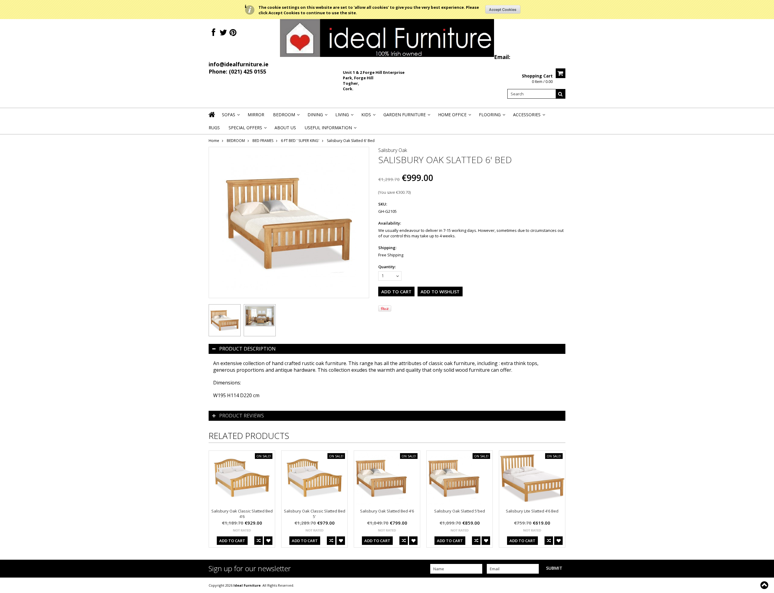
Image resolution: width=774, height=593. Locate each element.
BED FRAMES (262, 140)
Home (214, 140)
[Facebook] (213, 32)
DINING (317, 116)
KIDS (368, 116)
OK (503, 9)
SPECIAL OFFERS (247, 129)
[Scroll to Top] (764, 585)
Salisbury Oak (392, 150)
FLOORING (491, 116)
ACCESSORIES (528, 116)
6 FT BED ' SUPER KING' (300, 140)
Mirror (256, 114)
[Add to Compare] (258, 540)
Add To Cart (232, 540)
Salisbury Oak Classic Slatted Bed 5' (314, 513)
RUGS (214, 127)
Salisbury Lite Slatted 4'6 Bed (532, 511)
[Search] (560, 94)
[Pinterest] (232, 32)
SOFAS (230, 116)
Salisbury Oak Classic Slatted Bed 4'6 (242, 513)
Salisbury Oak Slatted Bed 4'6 (387, 511)
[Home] (212, 118)
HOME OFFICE (454, 116)
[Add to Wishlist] (268, 540)
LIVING (344, 116)
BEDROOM (286, 116)
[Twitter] (223, 32)
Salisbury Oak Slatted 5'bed (459, 511)
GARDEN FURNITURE (406, 116)
